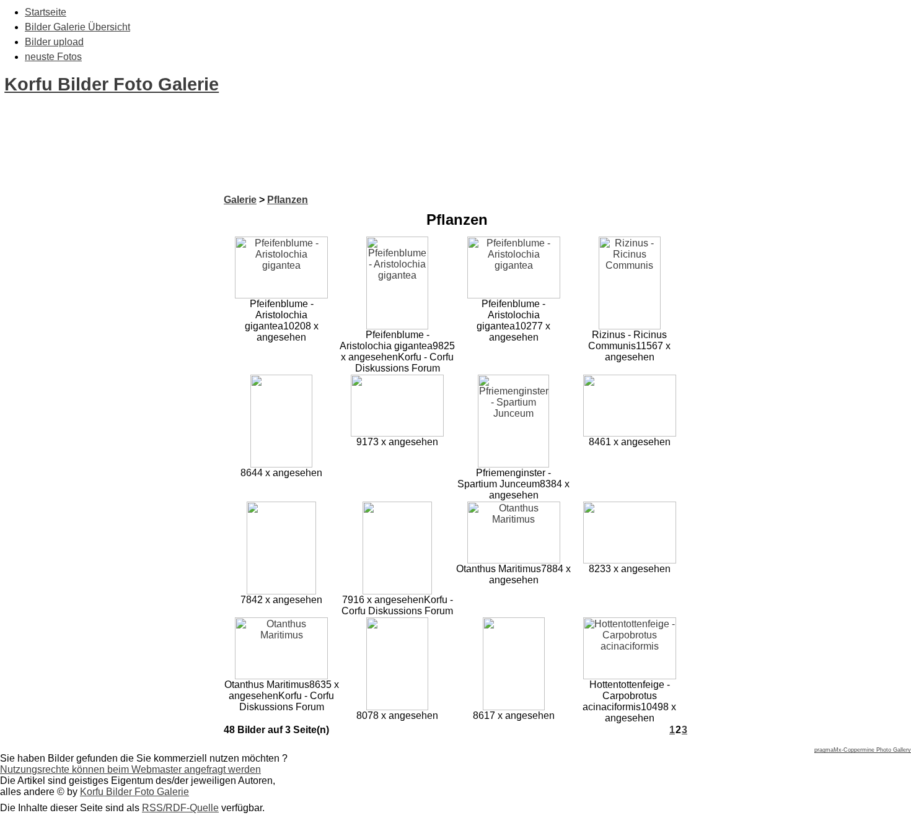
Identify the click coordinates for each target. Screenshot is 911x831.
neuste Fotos (53, 56)
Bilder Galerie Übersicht (77, 27)
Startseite (45, 12)
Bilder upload (54, 42)
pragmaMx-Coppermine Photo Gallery (862, 750)
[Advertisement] (225, 166)
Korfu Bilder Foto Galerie (111, 84)
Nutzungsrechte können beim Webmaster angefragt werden (130, 769)
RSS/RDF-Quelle (180, 808)
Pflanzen (287, 199)
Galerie (240, 199)
